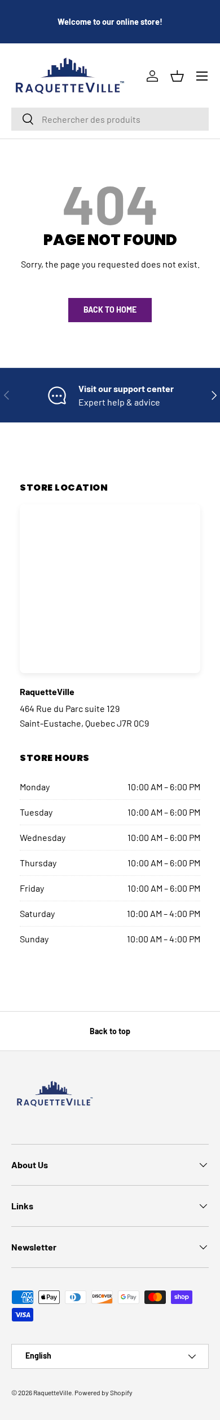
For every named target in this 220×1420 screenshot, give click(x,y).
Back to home (110, 309)
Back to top (110, 1031)
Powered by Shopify (103, 1392)
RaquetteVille (52, 1392)
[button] (177, 76)
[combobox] (110, 119)
